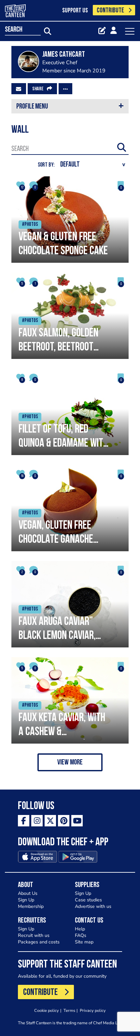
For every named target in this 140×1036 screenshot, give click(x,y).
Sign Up (26, 900)
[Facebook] (23, 820)
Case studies (88, 900)
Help (80, 929)
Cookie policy (46, 1010)
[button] (70, 762)
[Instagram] (37, 820)
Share (38, 89)
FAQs (80, 935)
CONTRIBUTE (110, 10)
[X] (50, 820)
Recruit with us (33, 935)
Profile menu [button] (32, 107)
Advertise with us (93, 906)
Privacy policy (93, 1010)
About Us (27, 893)
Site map (84, 942)
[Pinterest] (63, 820)
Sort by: (46, 165)
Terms (69, 1010)
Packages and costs (39, 942)
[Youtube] (77, 820)
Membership (31, 906)
